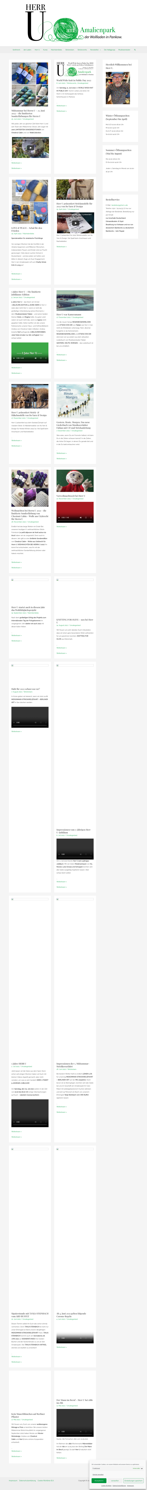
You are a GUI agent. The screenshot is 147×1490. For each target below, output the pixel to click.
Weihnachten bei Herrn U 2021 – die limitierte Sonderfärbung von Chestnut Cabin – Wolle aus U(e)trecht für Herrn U (29, 514)
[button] (100, 50)
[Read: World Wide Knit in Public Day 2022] (75, 69)
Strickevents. (72, 83)
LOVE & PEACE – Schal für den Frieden (26, 229)
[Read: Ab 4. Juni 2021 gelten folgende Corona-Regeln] (75, 1229)
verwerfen (115, 1481)
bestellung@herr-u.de (120, 205)
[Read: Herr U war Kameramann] (75, 300)
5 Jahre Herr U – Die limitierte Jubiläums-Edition (26, 293)
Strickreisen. (28, 692)
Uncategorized (28, 119)
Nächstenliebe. (28, 234)
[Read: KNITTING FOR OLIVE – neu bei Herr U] (75, 597)
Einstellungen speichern (133, 1481)
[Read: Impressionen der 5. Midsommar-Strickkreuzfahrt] (75, 979)
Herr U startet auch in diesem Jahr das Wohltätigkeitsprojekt (28, 608)
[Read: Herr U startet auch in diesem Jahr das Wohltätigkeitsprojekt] (30, 591)
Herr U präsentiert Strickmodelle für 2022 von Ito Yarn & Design (74, 205)
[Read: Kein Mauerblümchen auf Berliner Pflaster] (30, 1454)
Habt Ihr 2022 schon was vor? (25, 688)
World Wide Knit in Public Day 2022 (73, 80)
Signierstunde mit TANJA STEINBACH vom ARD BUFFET (29, 1315)
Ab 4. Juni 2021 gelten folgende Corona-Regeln (71, 1315)
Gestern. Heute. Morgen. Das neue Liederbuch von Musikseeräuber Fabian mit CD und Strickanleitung (73, 425)
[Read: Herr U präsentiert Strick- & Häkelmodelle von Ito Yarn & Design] (30, 396)
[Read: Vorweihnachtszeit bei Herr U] (75, 481)
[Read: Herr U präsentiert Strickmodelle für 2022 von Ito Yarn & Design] (75, 189)
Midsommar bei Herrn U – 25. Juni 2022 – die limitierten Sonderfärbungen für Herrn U (28, 113)
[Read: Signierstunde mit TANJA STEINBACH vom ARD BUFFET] (30, 1229)
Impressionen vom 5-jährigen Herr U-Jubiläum (73, 831)
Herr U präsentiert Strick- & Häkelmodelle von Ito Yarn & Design (29, 414)
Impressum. (130, 1485)
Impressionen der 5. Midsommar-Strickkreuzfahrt (72, 1065)
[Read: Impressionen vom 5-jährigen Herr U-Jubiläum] (75, 745)
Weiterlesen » (16, 163)
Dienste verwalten (98, 1474)
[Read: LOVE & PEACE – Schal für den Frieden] (30, 202)
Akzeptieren (98, 1481)
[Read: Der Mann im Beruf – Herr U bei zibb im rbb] (75, 1454)
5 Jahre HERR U (18, 1063)
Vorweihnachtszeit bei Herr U (70, 495)
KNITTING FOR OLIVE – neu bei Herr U (74, 621)
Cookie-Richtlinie (106, 1485)
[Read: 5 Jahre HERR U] (30, 979)
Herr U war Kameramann (68, 314)
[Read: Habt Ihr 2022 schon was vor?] (30, 674)
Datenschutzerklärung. (119, 1485)
